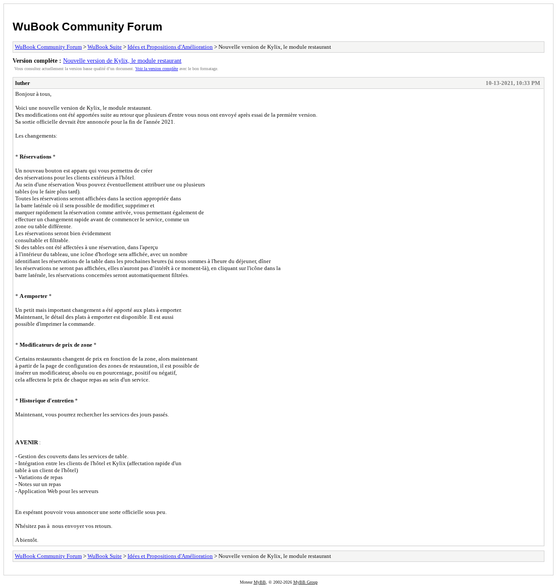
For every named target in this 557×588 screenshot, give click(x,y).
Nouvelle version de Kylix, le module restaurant (122, 60)
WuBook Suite (104, 47)
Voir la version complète (156, 68)
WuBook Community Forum (87, 26)
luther (22, 83)
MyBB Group (305, 582)
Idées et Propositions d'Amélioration (170, 47)
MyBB (260, 582)
